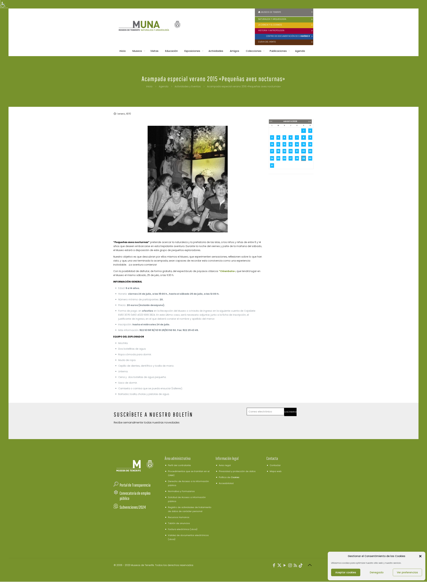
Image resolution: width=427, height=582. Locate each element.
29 (303, 158)
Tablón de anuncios (179, 523)
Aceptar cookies (345, 572)
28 (297, 158)
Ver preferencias (407, 572)
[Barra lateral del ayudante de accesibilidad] (4, 4)
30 (310, 158)
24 (272, 158)
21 (297, 151)
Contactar (275, 465)
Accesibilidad (226, 483)
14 (297, 144)
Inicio (149, 86)
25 (278, 158)
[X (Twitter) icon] (279, 566)
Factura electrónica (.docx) (182, 529)
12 (284, 144)
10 (272, 144)
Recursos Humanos (178, 517)
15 (304, 144)
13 (291, 144)
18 (278, 151)
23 (310, 151)
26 (284, 158)
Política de (229, 477)
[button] (420, 556)
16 (310, 144)
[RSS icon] (295, 566)
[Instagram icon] (290, 566)
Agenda (163, 86)
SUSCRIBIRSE (290, 411)
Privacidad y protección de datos (237, 471)
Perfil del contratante (179, 465)
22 (303, 151)
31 (272, 165)
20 (290, 151)
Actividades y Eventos (188, 86)
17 (272, 151)
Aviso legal (225, 465)
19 (284, 151)
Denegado (376, 572)
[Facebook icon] (274, 566)
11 (278, 144)
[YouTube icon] (285, 566)
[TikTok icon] (301, 566)
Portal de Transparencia (135, 485)
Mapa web (276, 471)
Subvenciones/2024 (133, 507)
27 (290, 158)
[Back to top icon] (309, 565)
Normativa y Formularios (181, 491)
